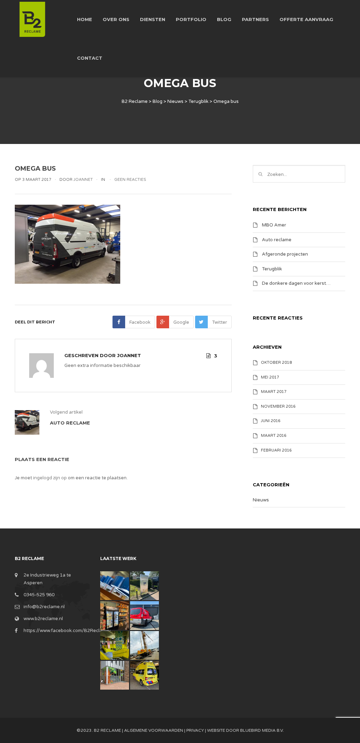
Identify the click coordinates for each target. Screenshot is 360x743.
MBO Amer (274, 225)
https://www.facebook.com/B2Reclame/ (67, 630)
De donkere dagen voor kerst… (296, 283)
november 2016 (278, 406)
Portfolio (191, 19)
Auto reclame (276, 239)
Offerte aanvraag (306, 19)
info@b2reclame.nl (44, 607)
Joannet (129, 355)
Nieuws (261, 500)
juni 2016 (271, 421)
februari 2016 (276, 450)
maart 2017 (274, 391)
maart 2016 (274, 435)
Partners (255, 19)
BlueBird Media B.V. (262, 730)
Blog (224, 19)
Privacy (195, 730)
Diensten (152, 19)
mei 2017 (270, 377)
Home (84, 19)
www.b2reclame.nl (43, 619)
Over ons (116, 19)
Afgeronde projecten (285, 254)
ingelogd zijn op (50, 478)
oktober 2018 (276, 362)
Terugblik (272, 268)
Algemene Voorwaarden (153, 730)
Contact (89, 58)
